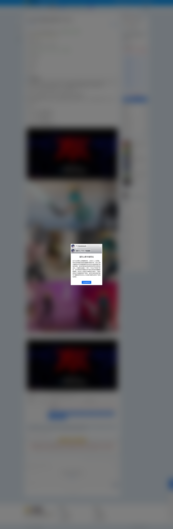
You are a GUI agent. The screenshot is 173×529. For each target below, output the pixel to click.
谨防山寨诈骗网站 (86, 257)
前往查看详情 (86, 282)
